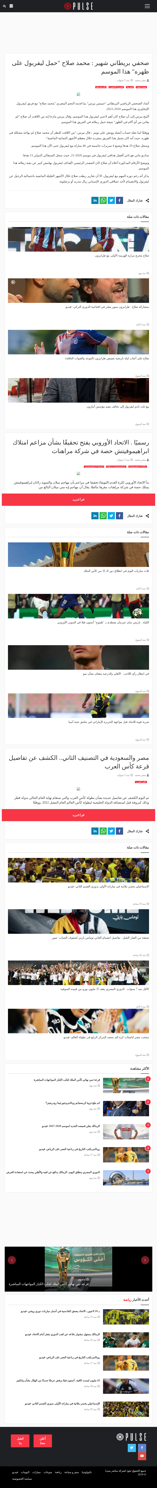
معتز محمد (140, 80)
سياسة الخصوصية (22, 1478)
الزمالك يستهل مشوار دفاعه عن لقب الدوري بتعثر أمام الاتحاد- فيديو (62, 1334)
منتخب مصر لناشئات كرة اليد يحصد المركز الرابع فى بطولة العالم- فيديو (106, 1037)
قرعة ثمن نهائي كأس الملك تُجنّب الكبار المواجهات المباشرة (67, 1079)
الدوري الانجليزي (116, 87)
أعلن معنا (43, 1440)
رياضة (58, 1472)
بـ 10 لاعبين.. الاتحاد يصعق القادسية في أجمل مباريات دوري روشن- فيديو (60, 1311)
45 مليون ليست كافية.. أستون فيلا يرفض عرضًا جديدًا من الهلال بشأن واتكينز (58, 1380)
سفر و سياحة (71, 1472)
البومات (25, 1472)
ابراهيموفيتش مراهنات (116, 467)
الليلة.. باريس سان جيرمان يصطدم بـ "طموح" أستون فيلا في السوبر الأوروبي (103, 622)
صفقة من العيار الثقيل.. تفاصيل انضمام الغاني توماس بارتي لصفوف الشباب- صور (100, 937)
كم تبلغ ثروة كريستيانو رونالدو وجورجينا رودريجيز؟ (73, 1102)
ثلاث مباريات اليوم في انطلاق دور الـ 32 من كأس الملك (116, 570)
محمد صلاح (141, 87)
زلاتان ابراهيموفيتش (137, 467)
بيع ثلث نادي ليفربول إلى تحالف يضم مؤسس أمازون (118, 406)
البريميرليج (100, 87)
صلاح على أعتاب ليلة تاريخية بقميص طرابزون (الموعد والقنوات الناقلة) (107, 358)
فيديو (15, 1472)
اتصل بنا (20, 1440)
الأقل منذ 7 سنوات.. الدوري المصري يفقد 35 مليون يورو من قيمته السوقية (105, 989)
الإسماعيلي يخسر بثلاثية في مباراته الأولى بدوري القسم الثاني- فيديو (108, 886)
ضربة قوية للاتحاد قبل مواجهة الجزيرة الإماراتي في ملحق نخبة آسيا (108, 721)
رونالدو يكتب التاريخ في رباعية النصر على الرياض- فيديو (69, 1149)
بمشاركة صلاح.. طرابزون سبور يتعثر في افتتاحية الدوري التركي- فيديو (107, 306)
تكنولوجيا (87, 1472)
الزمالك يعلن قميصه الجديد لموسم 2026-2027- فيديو (71, 1125)
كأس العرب (141, 782)
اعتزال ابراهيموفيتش (94, 467)
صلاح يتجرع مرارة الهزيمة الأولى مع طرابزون (122, 255)
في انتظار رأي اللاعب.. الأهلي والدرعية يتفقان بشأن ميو (116, 673)
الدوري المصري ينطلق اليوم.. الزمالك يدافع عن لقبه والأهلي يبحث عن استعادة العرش (53, 1172)
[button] (119, 200)
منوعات (48, 1472)
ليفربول (130, 87)
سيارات (36, 1472)
